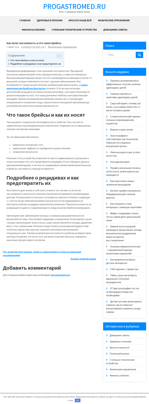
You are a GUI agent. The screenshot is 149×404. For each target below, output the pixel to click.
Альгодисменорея (120, 161)
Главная (24, 20)
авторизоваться (60, 275)
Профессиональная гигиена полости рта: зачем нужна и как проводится (123, 172)
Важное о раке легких (121, 129)
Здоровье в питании (49, 20)
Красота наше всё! (80, 20)
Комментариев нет (33, 47)
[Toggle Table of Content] (57, 56)
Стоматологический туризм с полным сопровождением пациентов (123, 120)
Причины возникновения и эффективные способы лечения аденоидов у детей (123, 84)
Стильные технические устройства (74, 29)
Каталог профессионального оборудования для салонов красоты (123, 194)
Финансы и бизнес (34, 29)
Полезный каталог (119, 353)
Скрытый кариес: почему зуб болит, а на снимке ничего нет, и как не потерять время (123, 107)
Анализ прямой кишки (83, 258)
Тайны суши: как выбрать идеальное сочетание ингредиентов (121, 279)
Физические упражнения (114, 20)
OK (77, 400)
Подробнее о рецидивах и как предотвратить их (35, 63)
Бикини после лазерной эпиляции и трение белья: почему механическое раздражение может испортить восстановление (124, 233)
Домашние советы (115, 29)
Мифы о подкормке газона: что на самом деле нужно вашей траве (123, 217)
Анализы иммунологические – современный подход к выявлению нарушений (123, 250)
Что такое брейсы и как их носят (27, 60)
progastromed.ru (74, 6)
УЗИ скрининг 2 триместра (124, 269)
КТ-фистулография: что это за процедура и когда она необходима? (122, 292)
